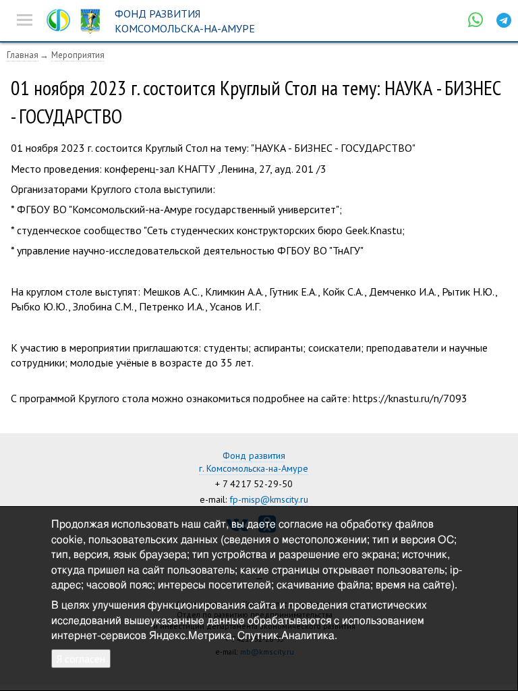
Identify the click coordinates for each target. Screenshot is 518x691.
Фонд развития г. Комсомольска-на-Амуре (253, 462)
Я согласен (81, 658)
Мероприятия (78, 55)
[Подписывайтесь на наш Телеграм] (503, 20)
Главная (22, 55)
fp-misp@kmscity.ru (268, 499)
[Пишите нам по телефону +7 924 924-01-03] (475, 20)
